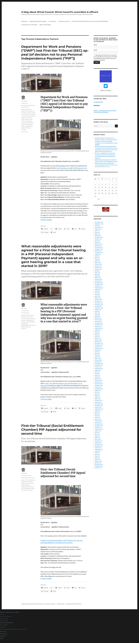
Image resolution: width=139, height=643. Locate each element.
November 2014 (99, 385)
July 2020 (97, 271)
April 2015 (97, 377)
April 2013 (97, 417)
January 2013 (98, 422)
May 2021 (97, 259)
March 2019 (98, 298)
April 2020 (97, 276)
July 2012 (97, 432)
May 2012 (97, 436)
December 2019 (99, 282)
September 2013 (99, 409)
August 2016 (98, 350)
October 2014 (98, 387)
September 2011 (99, 449)
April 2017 (97, 336)
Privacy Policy (23, 629)
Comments (52, 21)
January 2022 (98, 245)
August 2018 (98, 309)
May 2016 (97, 355)
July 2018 (97, 311)
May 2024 (97, 225)
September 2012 (99, 429)
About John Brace (45, 24)
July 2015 (97, 372)
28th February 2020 (79, 168)
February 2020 (98, 279)
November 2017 (99, 325)
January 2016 (98, 362)
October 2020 (98, 267)
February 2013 (98, 420)
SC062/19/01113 (29, 126)
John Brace (24, 101)
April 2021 (97, 261)
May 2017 (97, 335)
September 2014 (99, 388)
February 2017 (98, 340)
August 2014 (98, 390)
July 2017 (97, 331)
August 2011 (98, 451)
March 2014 (98, 399)
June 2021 (97, 257)
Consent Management (5, 616)
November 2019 (99, 284)
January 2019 (98, 301)
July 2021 (97, 256)
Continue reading (46, 219)
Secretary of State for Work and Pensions (28, 327)
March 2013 (98, 419)
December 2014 (99, 383)
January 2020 (98, 281)
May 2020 (97, 274)
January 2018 (98, 321)
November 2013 (99, 405)
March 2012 (98, 439)
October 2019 (98, 286)
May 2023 (97, 232)
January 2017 (98, 341)
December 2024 (99, 222)
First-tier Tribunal (25, 116)
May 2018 (97, 314)
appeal (23, 109)
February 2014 (98, 400)
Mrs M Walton (28, 121)
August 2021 (98, 254)
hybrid (23, 485)
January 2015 (98, 382)
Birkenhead (24, 105)
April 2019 (97, 296)
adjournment (24, 480)
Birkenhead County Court (28, 477)
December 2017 (99, 323)
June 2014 (97, 394)
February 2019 (98, 299)
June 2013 (97, 414)
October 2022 (98, 239)
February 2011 (98, 461)
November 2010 (99, 466)
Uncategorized (25, 313)
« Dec (98, 199)
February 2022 (98, 244)
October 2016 (98, 346)
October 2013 (98, 407)
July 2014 (97, 392)
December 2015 (99, 363)
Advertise (24, 21)
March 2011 (98, 459)
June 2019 (97, 293)
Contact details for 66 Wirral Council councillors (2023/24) (90, 21)
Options (2, 614)
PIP (27, 322)
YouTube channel (63, 21)
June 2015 (97, 373)
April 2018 (97, 316)
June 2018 (97, 313)
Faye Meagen (31, 114)
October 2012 (98, 427)
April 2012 (97, 437)
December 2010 (99, 464)
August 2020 (98, 269)
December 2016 (99, 343)
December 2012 (99, 424)
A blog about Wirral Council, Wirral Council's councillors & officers (59, 12)
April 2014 (97, 397)
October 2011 (98, 447)
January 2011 (98, 462)
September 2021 (99, 252)
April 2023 (97, 234)
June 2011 (97, 454)
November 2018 (99, 304)
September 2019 (99, 288)
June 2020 (97, 272)
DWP (26, 114)
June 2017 (97, 333)
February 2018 (98, 319)
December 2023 (99, 227)
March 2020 (98, 277)
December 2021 (99, 247)
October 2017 (98, 326)
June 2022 (97, 240)
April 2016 (97, 357)
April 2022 (97, 242)
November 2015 (99, 365)
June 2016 (97, 353)
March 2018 (98, 318)
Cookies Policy (60, 604)
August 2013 (98, 410)
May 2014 (97, 395)
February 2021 (98, 264)
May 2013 (97, 415)
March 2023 (98, 235)
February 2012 (98, 441)
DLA (28, 316)
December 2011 (99, 444)
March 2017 (98, 338)
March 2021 (98, 262)
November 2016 (99, 345)
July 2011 (97, 452)
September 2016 (99, 348)
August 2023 (98, 229)
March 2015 (98, 378)
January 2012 (98, 442)
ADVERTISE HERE (98, 102)
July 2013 (97, 412)
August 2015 (98, 370)
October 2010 (98, 468)
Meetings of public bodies (38, 21)
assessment (28, 109)
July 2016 (97, 351)
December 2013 (99, 404)
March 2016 (98, 358)
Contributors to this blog (29, 24)
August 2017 (98, 330)
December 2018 (99, 303)
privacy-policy (4, 620)
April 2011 (97, 457)
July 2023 (97, 230)
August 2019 (98, 289)
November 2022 (99, 237)
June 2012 (97, 434)
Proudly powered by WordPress (73, 604)
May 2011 (97, 456)
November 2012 (99, 425)
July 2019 (97, 291)
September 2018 (99, 308)
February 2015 (98, 380)
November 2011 (99, 446)
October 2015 (98, 367)
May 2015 (97, 375)
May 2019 (97, 294)
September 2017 (99, 328)
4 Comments (24, 131)
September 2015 (99, 368)
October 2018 (98, 306)
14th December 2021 (63, 168)
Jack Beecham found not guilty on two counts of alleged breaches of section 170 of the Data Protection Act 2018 (106, 165)
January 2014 (98, 402)
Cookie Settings (4, 618)
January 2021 (98, 266)
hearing (33, 116)
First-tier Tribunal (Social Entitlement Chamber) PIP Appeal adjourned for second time (52, 429)
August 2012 (98, 431)
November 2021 (99, 249)
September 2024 (99, 224)
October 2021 (98, 251)
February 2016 (98, 360)
